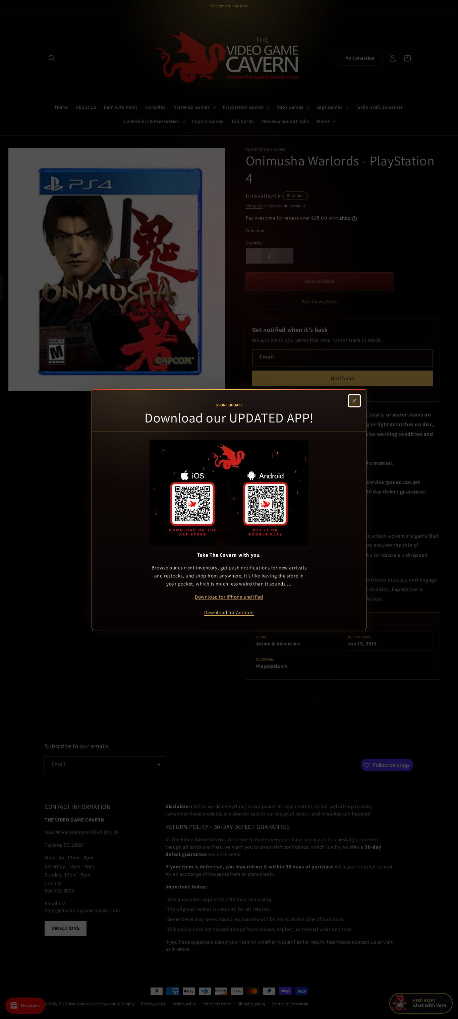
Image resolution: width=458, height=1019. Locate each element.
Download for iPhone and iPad (229, 597)
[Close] (354, 400)
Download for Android (229, 612)
